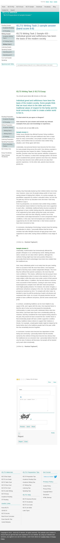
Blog (54, 6)
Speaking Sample (6, 49)
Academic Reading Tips (29, 479)
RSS (53, 432)
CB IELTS (4, 510)
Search (13, 10)
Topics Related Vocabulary (6, 156)
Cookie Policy (47, 486)
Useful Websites (6, 522)
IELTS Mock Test (6, 149)
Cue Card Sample (7, 58)
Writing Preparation (7, 125)
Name (20, 389)
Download (39, 6)
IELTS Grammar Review (29, 499)
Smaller (55, 1)
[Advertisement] (8, 90)
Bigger (47, 1)
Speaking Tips (27, 491)
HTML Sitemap (47, 497)
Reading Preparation (7, 116)
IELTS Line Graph (6, 479)
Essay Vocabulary (7, 153)
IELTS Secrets (6, 513)
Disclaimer (46, 494)
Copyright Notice (47, 491)
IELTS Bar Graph (6, 476)
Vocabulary (47, 6)
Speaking (4, 60)
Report (20, 441)
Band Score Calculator (8, 516)
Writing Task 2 (7, 44)
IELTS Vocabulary (28, 502)
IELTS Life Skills (27, 507)
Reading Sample (6, 25)
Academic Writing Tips (29, 482)
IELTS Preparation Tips (29, 476)
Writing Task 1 (8, 130)
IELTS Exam (19, 6)
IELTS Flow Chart (6, 485)
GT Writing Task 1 (8, 41)
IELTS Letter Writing (7, 491)
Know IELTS (5, 507)
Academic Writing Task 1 (8, 37)
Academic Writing (8, 127)
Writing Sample (6, 33)
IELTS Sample (30, 6)
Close (26, 441)
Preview (22, 426)
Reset (51, 1)
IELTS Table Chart (7, 482)
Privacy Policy (47, 488)
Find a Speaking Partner (7, 145)
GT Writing (6, 136)
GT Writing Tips (27, 485)
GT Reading (6, 31)
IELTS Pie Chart (6, 488)
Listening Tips (26, 488)
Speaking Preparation (8, 141)
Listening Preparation (7, 139)
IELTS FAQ (11, 6)
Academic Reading (8, 28)
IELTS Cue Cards (27, 504)
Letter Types (26, 510)
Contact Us (5, 10)
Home (3, 6)
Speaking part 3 (7, 55)
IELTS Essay (5, 494)
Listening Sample (6, 47)
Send (28, 426)
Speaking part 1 (7, 52)
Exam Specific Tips (7, 519)
